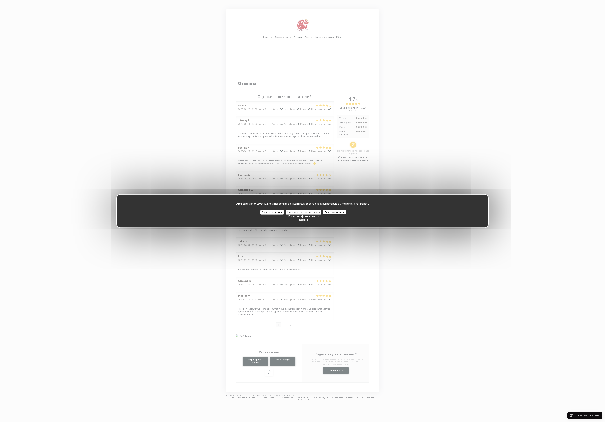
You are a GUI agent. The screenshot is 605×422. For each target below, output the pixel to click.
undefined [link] (303, 219)
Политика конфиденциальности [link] (303, 216)
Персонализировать (334, 212)
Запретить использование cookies (303, 212)
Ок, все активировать (272, 212)
